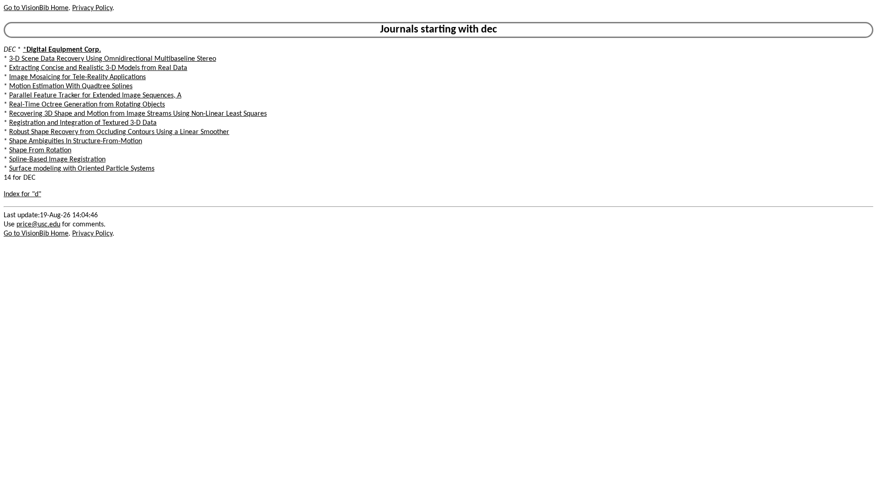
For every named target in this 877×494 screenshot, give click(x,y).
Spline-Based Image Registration (57, 159)
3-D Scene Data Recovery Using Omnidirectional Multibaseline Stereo (112, 59)
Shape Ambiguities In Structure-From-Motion (75, 141)
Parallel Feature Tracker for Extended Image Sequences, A (95, 95)
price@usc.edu (38, 224)
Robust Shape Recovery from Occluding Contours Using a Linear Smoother (119, 132)
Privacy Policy (92, 8)
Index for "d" (22, 194)
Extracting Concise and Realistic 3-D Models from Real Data (98, 68)
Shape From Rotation (40, 150)
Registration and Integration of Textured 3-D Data (83, 123)
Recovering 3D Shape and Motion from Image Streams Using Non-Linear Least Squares (138, 114)
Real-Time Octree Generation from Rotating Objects (87, 104)
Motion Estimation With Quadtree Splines (70, 86)
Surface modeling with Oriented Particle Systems (81, 168)
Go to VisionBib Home (36, 8)
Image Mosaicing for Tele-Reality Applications (77, 77)
